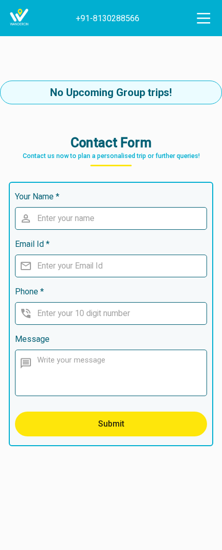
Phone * (29, 291)
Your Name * (37, 196)
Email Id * (32, 244)
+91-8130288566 (107, 18)
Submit (111, 424)
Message (32, 339)
